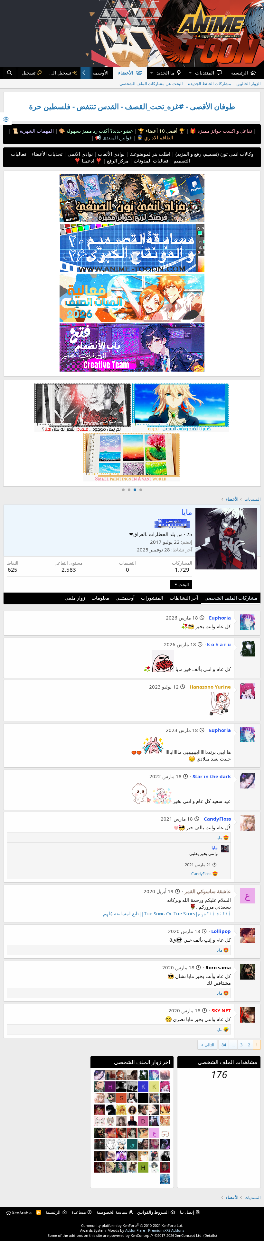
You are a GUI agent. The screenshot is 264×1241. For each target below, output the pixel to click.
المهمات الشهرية (36, 131)
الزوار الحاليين (248, 83)
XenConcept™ (142, 1235)
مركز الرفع (117, 160)
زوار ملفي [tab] (75, 597)
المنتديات (204, 72)
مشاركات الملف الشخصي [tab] (230, 597)
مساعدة (78, 1212)
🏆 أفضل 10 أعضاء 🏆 (161, 131)
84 (224, 1045)
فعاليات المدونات (150, 160)
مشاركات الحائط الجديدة (209, 83)
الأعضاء (125, 72)
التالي (209, 1045)
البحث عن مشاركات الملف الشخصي (151, 83)
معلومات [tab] (100, 597)
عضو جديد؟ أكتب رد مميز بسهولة (99, 131)
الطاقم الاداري (158, 137)
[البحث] (9, 73)
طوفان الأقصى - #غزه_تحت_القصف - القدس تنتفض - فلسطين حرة (132, 106)
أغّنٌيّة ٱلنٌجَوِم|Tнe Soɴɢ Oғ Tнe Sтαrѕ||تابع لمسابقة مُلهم (167, 913)
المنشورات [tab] (152, 597)
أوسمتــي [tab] (125, 597)
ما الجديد (165, 72)
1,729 (182, 569)
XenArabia (21, 1213)
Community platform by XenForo (132, 1225)
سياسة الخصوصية (112, 1212)
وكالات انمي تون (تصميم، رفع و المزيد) (214, 154)
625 (12, 569)
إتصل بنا (187, 1212)
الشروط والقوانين (153, 1212)
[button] (189, 73)
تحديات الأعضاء (46, 154)
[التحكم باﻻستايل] (6, 118)
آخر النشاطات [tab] (184, 597)
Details (210, 1235)
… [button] (233, 1045)
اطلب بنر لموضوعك (149, 154)
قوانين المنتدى (116, 137)
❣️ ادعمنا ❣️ (88, 160)
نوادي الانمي (79, 154)
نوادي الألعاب (111, 154)
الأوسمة (100, 72)
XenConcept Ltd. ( (189, 1235)
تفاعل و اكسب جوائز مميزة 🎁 (220, 131)
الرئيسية (239, 72)
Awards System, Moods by (132, 1230)
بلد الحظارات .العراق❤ (152, 534)
